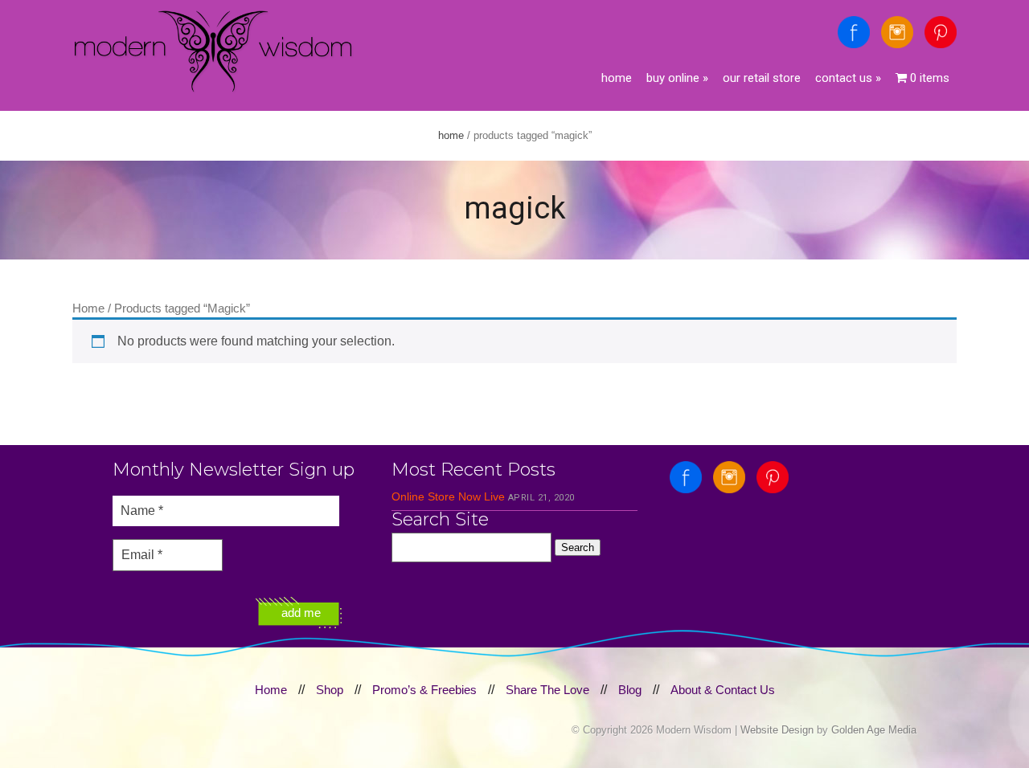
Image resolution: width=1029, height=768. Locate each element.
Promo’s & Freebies (424, 690)
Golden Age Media (873, 730)
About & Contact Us (722, 690)
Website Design (777, 730)
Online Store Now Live (448, 496)
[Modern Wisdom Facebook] (854, 32)
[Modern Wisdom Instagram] (897, 32)
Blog (630, 690)
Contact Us (848, 78)
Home (616, 78)
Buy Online (677, 78)
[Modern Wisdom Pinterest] (940, 32)
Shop (329, 690)
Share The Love (547, 690)
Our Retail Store (762, 78)
